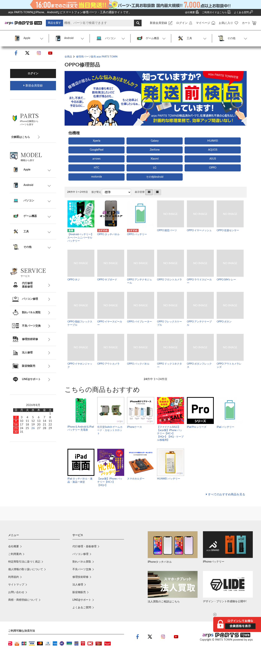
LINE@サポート (81, 600)
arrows (96, 158)
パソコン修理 (80, 554)
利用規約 (13, 577)
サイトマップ (16, 584)
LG (154, 167)
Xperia (96, 141)
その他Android (154, 177)
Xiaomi (155, 158)
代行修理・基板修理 (84, 546)
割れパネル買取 (81, 561)
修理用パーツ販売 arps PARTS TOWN (97, 57)
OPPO (212, 167)
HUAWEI (212, 141)
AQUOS (212, 150)
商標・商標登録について (23, 600)
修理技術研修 (80, 577)
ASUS (212, 158)
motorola (96, 176)
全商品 (68, 57)
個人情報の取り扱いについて (25, 569)
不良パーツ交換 (81, 569)
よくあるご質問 (81, 607)
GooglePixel (96, 150)
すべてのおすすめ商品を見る (226, 494)
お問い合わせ (16, 592)
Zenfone (155, 150)
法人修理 (77, 584)
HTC (96, 167)
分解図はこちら (20, 137)
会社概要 (13, 546)
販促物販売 (79, 592)
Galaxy (155, 141)
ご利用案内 (15, 554)
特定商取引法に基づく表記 (24, 561)
